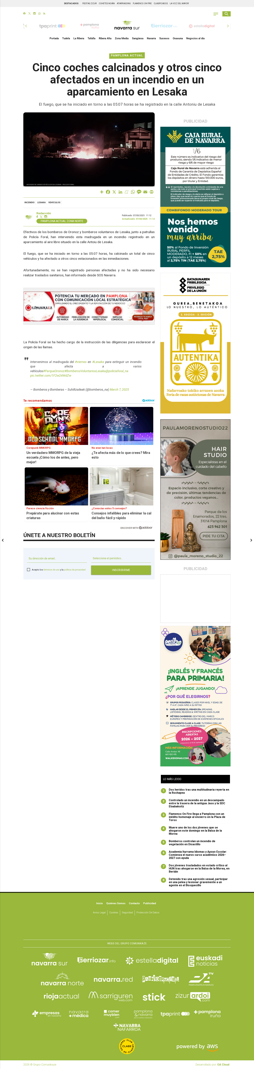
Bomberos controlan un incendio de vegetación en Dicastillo (189, 843)
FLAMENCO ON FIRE (142, 3)
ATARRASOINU (124, 3)
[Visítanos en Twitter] (29, 14)
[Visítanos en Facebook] (24, 14)
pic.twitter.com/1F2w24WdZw (50, 375)
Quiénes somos (115, 903)
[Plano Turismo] (143, 1013)
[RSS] (44, 14)
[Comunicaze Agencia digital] (127, 929)
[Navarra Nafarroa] (127, 1027)
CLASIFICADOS (161, 3)
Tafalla (91, 38)
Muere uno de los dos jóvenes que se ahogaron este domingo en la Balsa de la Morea (192, 830)
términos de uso (51, 569)
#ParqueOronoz (53, 371)
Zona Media (122, 38)
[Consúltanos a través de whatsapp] (39, 14)
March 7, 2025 (119, 389)
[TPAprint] (175, 1013)
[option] (127, 26)
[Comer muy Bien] (111, 1013)
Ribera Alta (105, 38)
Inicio (99, 903)
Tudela (66, 38)
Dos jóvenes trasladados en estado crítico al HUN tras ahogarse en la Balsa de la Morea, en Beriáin (196, 868)
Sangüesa (137, 38)
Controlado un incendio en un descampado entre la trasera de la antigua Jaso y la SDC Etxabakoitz (194, 803)
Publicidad (149, 903)
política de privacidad (75, 569)
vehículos (54, 202)
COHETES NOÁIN (107, 3)
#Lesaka (98, 362)
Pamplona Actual (127, 55)
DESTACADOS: (71, 3)
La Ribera (78, 38)
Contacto (134, 903)
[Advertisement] (195, 598)
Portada (54, 38)
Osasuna (178, 38)
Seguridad (127, 912)
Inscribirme (121, 570)
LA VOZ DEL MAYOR (179, 3)
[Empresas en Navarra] (46, 1013)
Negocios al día (195, 38)
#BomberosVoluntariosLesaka (85, 371)
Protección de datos (148, 912)
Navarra (151, 38)
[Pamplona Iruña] (207, 1013)
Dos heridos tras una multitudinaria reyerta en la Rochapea (196, 791)
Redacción (43, 213)
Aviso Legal (99, 912)
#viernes (81, 362)
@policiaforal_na (117, 371)
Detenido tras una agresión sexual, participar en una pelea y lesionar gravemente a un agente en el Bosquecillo (195, 882)
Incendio (29, 202)
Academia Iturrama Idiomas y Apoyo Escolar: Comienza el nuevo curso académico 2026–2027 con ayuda (195, 855)
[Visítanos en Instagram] (34, 14)
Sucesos (164, 38)
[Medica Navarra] (78, 1013)
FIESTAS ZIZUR (89, 3)
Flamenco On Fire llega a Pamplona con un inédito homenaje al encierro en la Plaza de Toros (194, 817)
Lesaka (41, 202)
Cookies (113, 912)
